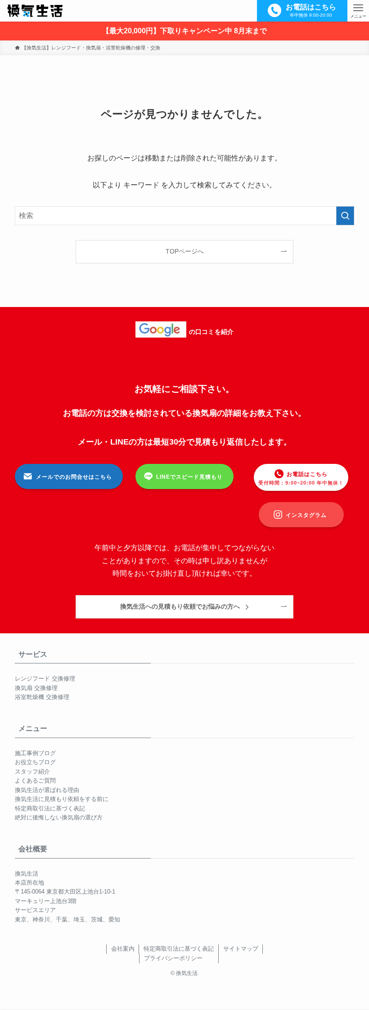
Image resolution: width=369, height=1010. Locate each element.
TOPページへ (185, 251)
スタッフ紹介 (32, 771)
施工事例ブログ (35, 753)
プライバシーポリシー (173, 958)
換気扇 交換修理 (36, 688)
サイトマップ (240, 948)
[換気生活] (34, 11)
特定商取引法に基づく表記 (50, 808)
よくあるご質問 (35, 780)
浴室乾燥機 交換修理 (42, 697)
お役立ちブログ (35, 762)
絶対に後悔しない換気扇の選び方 (59, 817)
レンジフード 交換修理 (45, 678)
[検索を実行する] (345, 215)
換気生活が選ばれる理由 (47, 790)
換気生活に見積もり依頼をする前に (61, 799)
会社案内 (123, 948)
